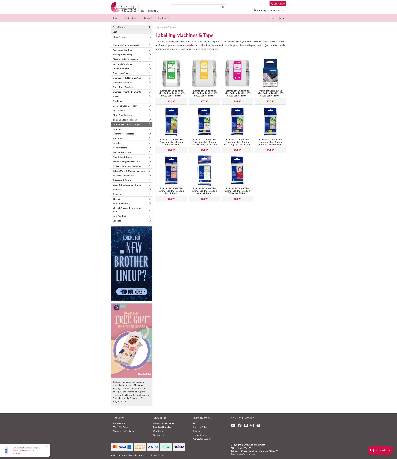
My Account (119, 423)
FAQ (195, 423)
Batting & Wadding (122, 54)
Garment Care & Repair (125, 105)
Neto (253, 454)
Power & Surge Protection (126, 161)
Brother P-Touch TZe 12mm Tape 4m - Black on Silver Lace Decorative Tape (270, 143)
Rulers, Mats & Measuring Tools (129, 171)
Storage (117, 194)
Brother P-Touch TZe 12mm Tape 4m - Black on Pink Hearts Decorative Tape (204, 143)
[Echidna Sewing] (123, 7)
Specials (117, 220)
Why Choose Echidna (163, 423)
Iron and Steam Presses (125, 119)
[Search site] (223, 7)
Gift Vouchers (120, 110)
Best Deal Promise (162, 427)
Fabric (116, 96)
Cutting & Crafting (122, 64)
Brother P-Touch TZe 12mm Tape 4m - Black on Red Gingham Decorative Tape (237, 143)
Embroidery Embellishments (127, 91)
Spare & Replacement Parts (127, 185)
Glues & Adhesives (122, 115)
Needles (117, 143)
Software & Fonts (122, 180)
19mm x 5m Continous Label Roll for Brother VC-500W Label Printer (204, 93)
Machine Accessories (123, 133)
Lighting (117, 129)
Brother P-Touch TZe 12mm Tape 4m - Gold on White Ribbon (204, 191)
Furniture (117, 101)
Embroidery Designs (123, 87)
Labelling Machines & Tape (126, 124)
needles (191, 45)
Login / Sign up (278, 18)
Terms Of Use (200, 435)
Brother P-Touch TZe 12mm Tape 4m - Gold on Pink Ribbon (171, 191)
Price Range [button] (119, 27)
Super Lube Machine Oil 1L (24, 450)
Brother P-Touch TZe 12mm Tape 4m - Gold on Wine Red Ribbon (237, 191)
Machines (117, 138)
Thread (116, 198)
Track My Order (120, 427)
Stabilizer (118, 189)
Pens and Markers (122, 152)
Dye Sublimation (121, 68)
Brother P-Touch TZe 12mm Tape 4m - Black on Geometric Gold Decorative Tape (171, 143)
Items (268, 10)
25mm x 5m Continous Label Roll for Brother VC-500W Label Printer (237, 93)
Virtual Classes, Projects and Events (127, 210)
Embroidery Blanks (122, 82)
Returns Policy (200, 427)
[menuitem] (115, 18)
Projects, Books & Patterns (127, 166)
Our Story (158, 431)
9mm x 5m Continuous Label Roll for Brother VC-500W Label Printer (270, 93)
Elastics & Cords (121, 73)
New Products (120, 216)
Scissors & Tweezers (123, 175)
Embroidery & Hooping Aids (127, 77)
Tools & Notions (121, 203)
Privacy (196, 431)
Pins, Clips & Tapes (122, 157)
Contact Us (279, 3)
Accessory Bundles (122, 50)
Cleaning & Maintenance (125, 59)
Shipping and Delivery (123, 431)
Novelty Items (120, 147)
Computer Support (202, 438)
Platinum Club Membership (126, 45)
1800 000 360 (150, 11)
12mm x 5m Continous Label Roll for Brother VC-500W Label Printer (171, 93)
